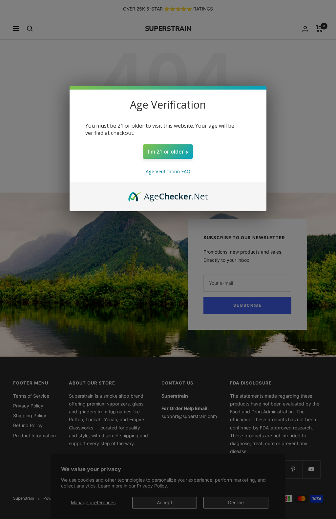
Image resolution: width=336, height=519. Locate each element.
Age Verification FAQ (168, 171)
